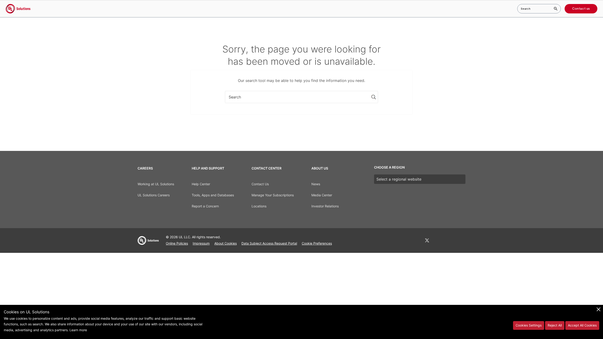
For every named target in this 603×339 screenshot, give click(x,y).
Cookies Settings (529, 325)
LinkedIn (414, 240)
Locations (259, 206)
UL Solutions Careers (154, 195)
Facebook (439, 240)
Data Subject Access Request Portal (269, 243)
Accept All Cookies (582, 325)
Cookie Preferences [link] (317, 243)
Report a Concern (205, 206)
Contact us (581, 8)
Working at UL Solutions (156, 184)
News (315, 184)
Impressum (201, 243)
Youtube (463, 240)
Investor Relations (325, 206)
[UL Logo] (148, 242)
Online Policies (177, 243)
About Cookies (225, 243)
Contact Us (260, 184)
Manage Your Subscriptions (273, 195)
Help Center (201, 184)
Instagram (451, 240)
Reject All (555, 325)
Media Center (321, 195)
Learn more (78, 330)
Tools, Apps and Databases (213, 195)
